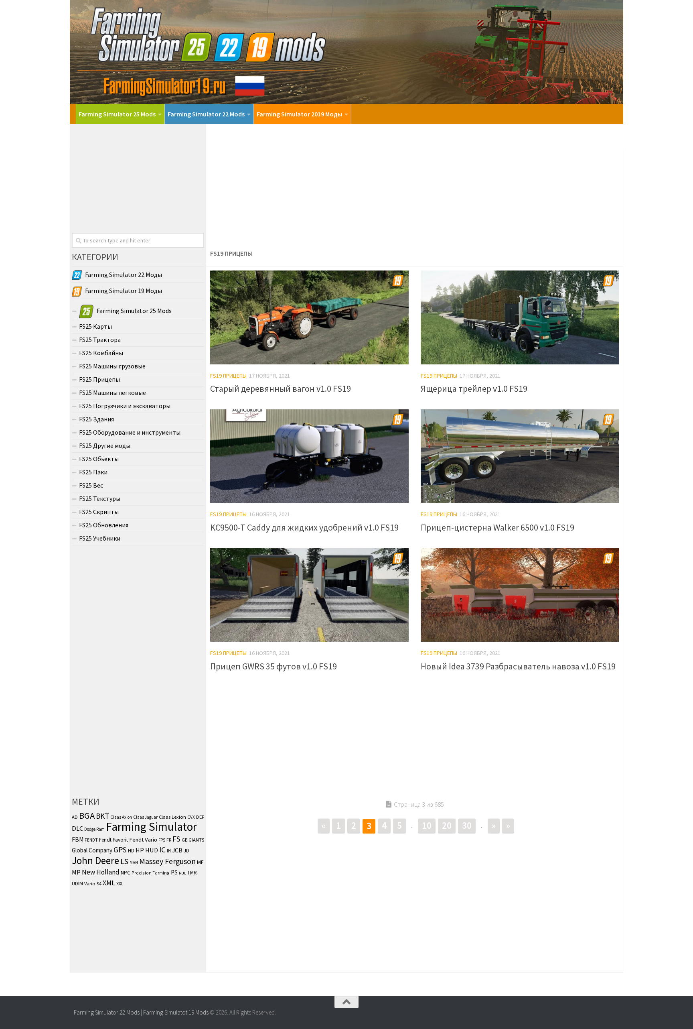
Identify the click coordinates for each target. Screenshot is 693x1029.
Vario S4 (92, 884)
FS (176, 839)
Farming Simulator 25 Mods (117, 114)
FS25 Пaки (93, 472)
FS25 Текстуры (99, 498)
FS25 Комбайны (101, 353)
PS (174, 872)
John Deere (95, 860)
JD (186, 850)
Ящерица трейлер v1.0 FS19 (474, 388)
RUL (182, 873)
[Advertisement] (414, 184)
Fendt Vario (143, 839)
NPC (125, 872)
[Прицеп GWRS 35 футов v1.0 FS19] (309, 595)
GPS (120, 849)
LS (124, 861)
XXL (120, 884)
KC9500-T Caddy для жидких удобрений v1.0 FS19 (304, 527)
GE (184, 840)
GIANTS (196, 839)
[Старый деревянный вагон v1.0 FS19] (309, 317)
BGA (87, 815)
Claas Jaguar (145, 817)
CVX (191, 817)
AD (75, 817)
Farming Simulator (151, 826)
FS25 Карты (95, 326)
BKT (102, 816)
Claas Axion (121, 817)
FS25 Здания (96, 419)
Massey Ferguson (167, 861)
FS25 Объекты (99, 459)
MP (76, 872)
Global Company (92, 850)
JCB (177, 850)
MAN (134, 862)
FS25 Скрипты (99, 512)
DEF (200, 817)
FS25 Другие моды (104, 445)
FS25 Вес (91, 485)
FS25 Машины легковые (112, 392)
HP (140, 850)
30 (467, 825)
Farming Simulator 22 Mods (206, 114)
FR (168, 840)
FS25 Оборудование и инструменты (129, 432)
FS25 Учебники (99, 538)
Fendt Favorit (113, 839)
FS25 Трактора (100, 340)
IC (162, 849)
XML (109, 883)
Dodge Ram (94, 829)
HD (131, 850)
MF (200, 862)
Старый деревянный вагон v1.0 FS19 (280, 388)
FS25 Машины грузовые (112, 366)
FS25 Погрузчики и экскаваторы (124, 406)
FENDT (91, 840)
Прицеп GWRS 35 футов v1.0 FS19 (273, 666)
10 (427, 825)
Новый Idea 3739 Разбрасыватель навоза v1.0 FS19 (518, 666)
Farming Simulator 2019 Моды (299, 114)
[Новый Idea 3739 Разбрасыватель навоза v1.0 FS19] (520, 595)
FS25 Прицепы (99, 379)
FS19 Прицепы (228, 375)
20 (447, 825)
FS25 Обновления (103, 525)
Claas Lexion (172, 817)
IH (169, 851)
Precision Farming (151, 873)
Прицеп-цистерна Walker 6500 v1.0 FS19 (497, 527)
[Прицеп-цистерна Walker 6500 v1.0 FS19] (520, 456)
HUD (151, 850)
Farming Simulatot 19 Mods (176, 1012)
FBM (77, 839)
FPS (161, 840)
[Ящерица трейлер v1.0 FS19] (520, 317)
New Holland (101, 872)
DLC (77, 828)
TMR (192, 872)
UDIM (77, 883)
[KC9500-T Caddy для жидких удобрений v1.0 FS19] (309, 456)
